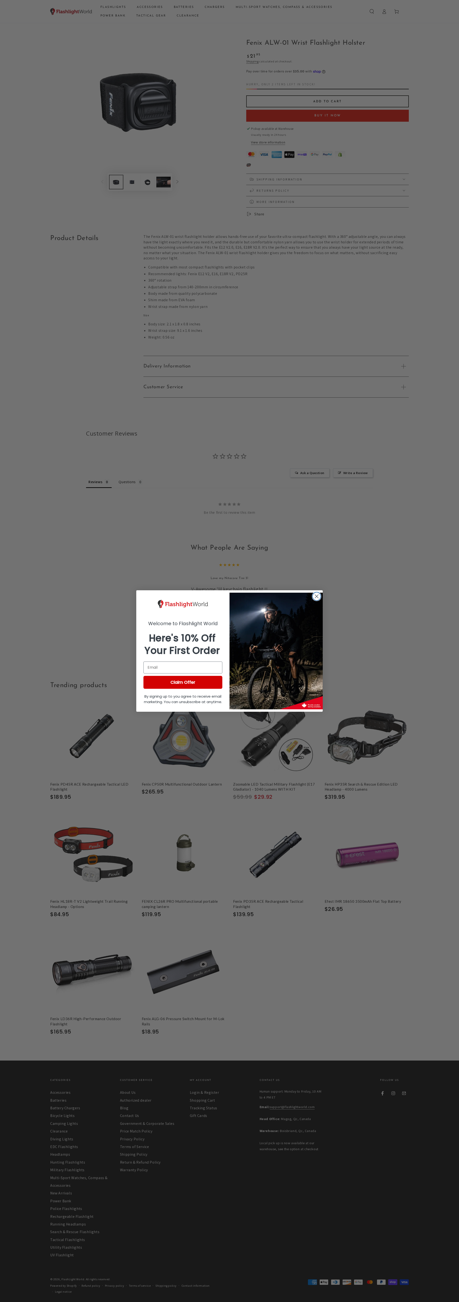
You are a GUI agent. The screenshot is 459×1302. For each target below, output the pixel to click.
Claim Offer (182, 682)
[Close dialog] (316, 596)
